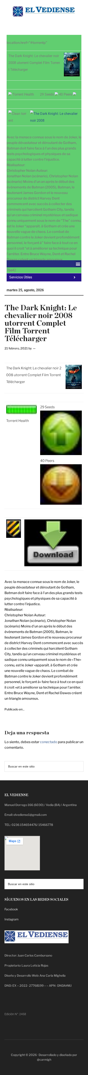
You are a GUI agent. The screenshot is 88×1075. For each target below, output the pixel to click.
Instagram (11, 919)
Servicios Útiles (20, 277)
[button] (77, 263)
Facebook (11, 909)
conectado (48, 742)
